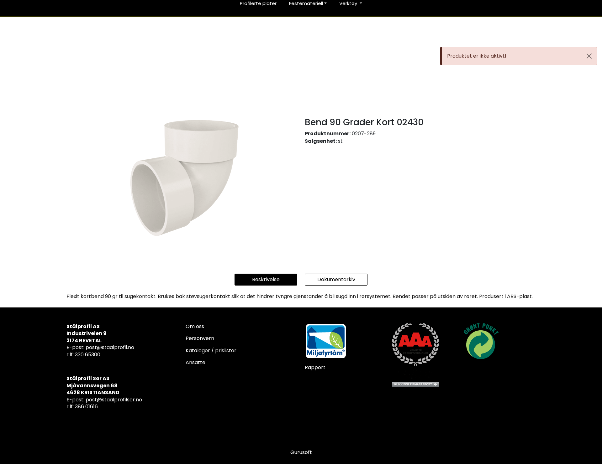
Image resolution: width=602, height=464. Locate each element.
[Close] (589, 56)
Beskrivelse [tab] (266, 279)
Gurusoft (301, 452)
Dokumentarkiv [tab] (336, 279)
